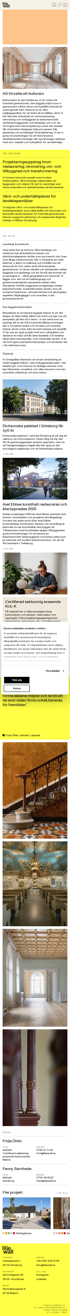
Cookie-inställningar (55, 1310)
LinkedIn (41, 1279)
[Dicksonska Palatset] (35, 417)
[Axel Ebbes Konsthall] (35, 504)
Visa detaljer (53, 670)
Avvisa (17, 688)
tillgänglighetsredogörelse (49, 1308)
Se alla (63, 1193)
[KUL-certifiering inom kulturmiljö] (35, 614)
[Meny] (65, 4)
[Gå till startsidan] (6, 4)
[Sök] (59, 5)
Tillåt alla (17, 679)
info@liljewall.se (45, 1265)
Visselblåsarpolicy (54, 1305)
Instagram (42, 1275)
